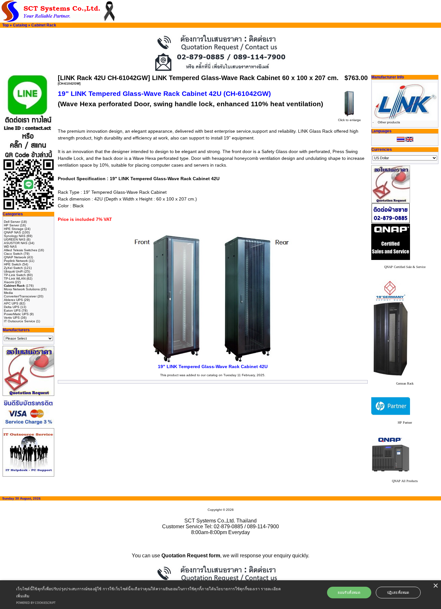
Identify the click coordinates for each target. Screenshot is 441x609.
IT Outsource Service (19, 321)
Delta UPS (11, 307)
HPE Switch (12, 264)
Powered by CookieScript (36, 603)
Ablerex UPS (13, 300)
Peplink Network (16, 261)
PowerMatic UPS (16, 314)
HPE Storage (14, 229)
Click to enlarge (349, 120)
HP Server (11, 225)
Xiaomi (9, 282)
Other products (389, 122)
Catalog (20, 25)
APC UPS (11, 303)
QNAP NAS (12, 232)
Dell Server (12, 221)
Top (5, 25)
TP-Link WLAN (15, 278)
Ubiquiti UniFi (13, 271)
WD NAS (10, 246)
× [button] (435, 585)
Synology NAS (15, 236)
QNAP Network (15, 257)
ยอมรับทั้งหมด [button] (349, 592)
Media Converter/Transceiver (20, 294)
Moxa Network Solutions (22, 289)
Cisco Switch (13, 253)
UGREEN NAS (15, 239)
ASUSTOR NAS (15, 243)
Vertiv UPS (12, 317)
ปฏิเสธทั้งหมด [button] (398, 592)
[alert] (220, 594)
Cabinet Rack (43, 25)
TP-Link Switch (15, 275)
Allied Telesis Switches (20, 250)
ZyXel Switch (13, 268)
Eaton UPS (12, 310)
